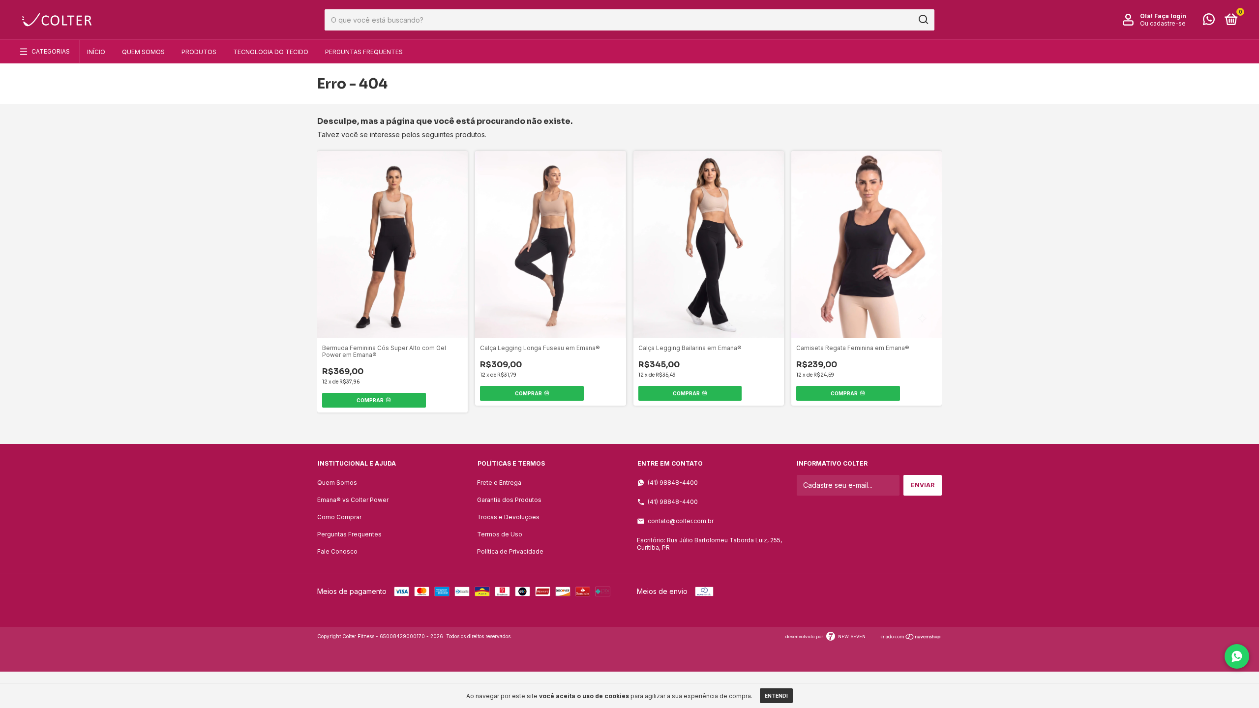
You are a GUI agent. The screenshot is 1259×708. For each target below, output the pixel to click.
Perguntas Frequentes (364, 52)
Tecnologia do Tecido (270, 52)
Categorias (50, 51)
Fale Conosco (337, 551)
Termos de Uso (499, 534)
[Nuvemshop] (911, 637)
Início (96, 52)
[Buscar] (923, 20)
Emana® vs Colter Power (353, 499)
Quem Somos (143, 52)
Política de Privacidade (510, 551)
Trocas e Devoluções (508, 517)
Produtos (198, 52)
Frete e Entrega (499, 482)
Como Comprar (339, 517)
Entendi (776, 696)
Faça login (1170, 16)
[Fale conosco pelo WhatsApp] (1209, 21)
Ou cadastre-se (1163, 23)
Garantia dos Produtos (509, 499)
